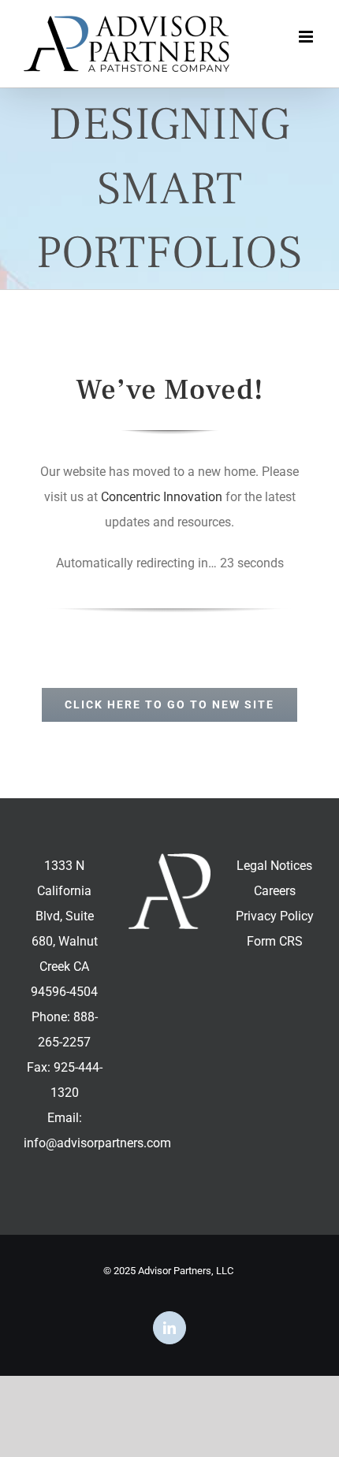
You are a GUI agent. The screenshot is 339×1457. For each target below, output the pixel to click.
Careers (275, 890)
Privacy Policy (275, 916)
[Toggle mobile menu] (307, 36)
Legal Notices (274, 865)
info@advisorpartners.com (97, 1142)
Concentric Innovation (161, 496)
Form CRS (275, 941)
